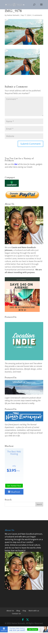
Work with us (34, 611)
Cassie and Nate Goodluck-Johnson (26, 534)
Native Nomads (13, 15)
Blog (18, 611)
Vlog (24, 611)
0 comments (37, 15)
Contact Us (16, 613)
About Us (10, 611)
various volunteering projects (18, 267)
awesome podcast (28, 397)
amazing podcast (15, 363)
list (15, 164)
